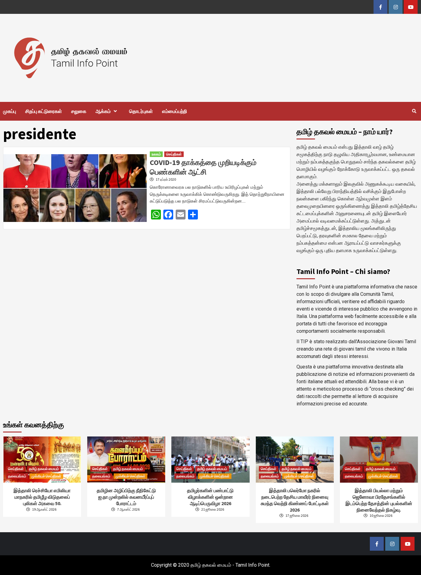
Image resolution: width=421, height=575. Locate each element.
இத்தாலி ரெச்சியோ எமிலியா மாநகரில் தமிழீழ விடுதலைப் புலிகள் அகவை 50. (42, 496)
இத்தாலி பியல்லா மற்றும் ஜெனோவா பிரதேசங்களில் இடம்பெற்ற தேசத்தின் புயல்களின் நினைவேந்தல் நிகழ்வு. (378, 500)
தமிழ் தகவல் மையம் (44, 468)
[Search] (414, 111)
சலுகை (78, 111)
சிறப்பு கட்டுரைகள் (43, 111)
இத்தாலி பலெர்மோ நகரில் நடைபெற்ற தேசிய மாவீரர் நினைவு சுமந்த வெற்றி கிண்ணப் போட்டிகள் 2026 (295, 500)
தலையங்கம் (17, 476)
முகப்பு (9, 111)
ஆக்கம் (103, 111)
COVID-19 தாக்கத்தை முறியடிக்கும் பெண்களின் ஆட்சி (203, 167)
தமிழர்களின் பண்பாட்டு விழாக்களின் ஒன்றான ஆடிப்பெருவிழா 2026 (210, 496)
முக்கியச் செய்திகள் (46, 476)
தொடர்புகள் (141, 111)
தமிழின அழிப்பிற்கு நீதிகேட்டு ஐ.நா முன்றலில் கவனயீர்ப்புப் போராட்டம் (126, 496)
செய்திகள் (174, 154)
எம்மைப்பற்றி (174, 111)
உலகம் (156, 154)
